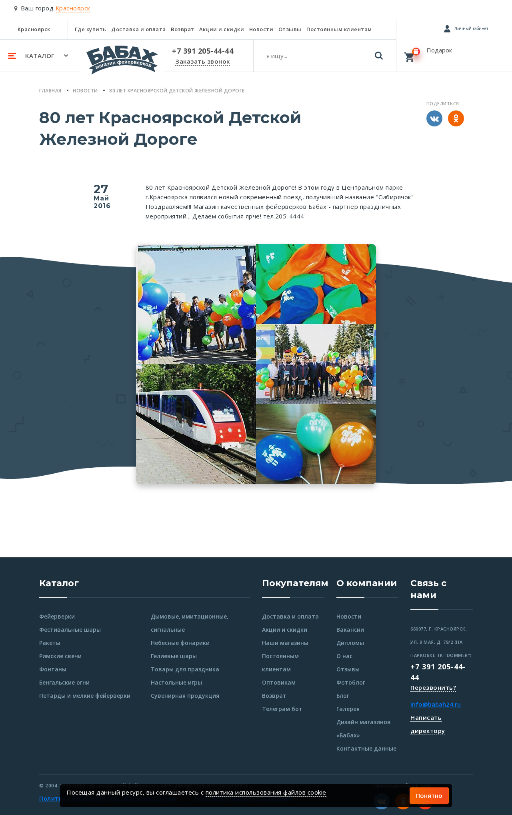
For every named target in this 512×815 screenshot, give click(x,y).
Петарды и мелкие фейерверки (84, 695)
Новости (261, 29)
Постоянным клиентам (339, 29)
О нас (344, 656)
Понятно (429, 795)
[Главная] (122, 64)
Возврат (182, 29)
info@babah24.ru (435, 704)
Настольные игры (176, 682)
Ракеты (49, 643)
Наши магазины (285, 643)
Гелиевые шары (174, 656)
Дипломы (350, 643)
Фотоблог (350, 682)
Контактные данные (366, 748)
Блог (342, 695)
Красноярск (34, 29)
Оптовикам (279, 682)
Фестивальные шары (70, 629)
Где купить (90, 29)
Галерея (348, 709)
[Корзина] (454, 55)
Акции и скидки (221, 29)
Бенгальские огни (64, 682)
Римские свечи (60, 656)
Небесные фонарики (180, 643)
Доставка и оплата (138, 29)
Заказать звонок (202, 61)
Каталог (59, 583)
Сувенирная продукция (185, 695)
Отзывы (290, 29)
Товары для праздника (185, 669)
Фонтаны (52, 669)
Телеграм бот (282, 709)
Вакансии (350, 629)
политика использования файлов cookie (266, 792)
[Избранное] (416, 29)
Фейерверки (57, 616)
